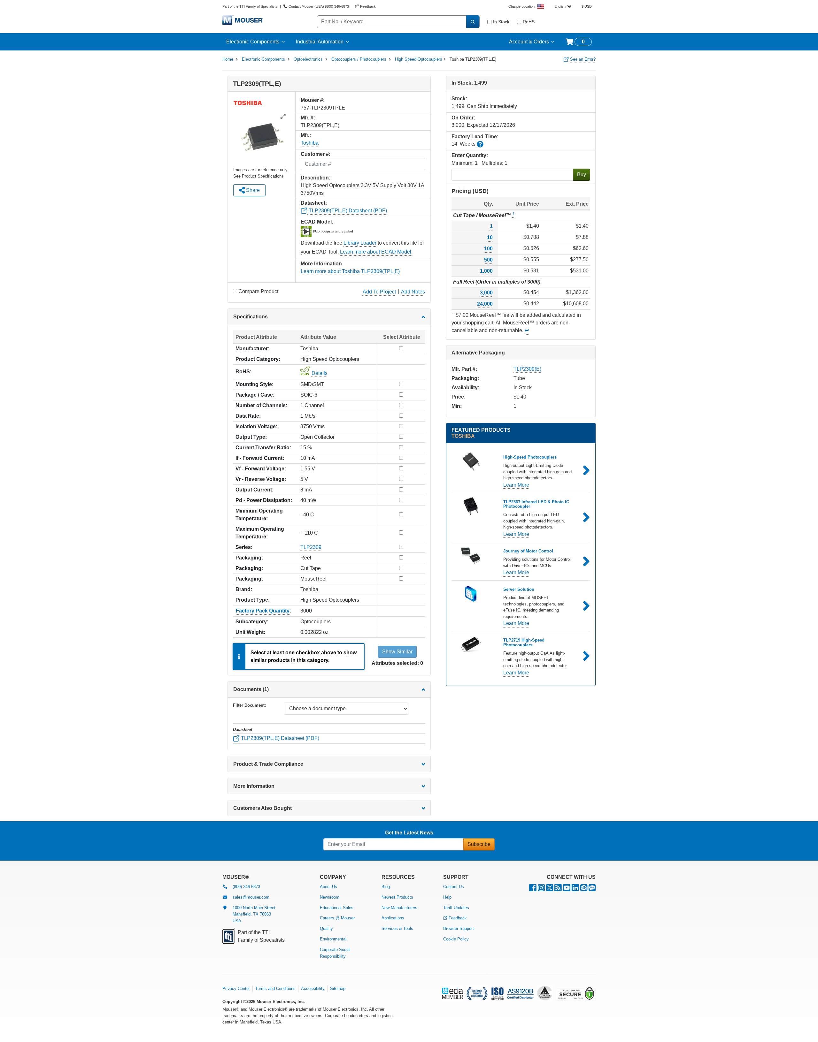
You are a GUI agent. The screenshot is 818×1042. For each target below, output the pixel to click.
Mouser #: (313, 100)
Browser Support (458, 928)
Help (447, 897)
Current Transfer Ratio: (263, 447)
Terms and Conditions (275, 988)
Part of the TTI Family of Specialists (249, 6)
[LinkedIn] (575, 889)
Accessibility (313, 988)
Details (320, 373)
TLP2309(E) (527, 369)
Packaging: (249, 557)
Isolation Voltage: (256, 426)
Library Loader (359, 243)
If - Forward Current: (259, 458)
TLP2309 (310, 547)
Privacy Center (236, 988)
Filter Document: (249, 705)
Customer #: (315, 154)
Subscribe (478, 844)
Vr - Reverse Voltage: (260, 479)
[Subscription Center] (583, 889)
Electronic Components (252, 41)
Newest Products (397, 897)
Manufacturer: (252, 348)
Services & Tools (397, 928)
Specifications (250, 316)
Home (227, 59)
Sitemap (337, 988)
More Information (253, 786)
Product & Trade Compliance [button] (268, 764)
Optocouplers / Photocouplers (358, 59)
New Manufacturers (399, 907)
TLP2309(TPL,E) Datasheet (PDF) (347, 210)
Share (252, 190)
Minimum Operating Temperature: (259, 514)
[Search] (472, 21)
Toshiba (310, 143)
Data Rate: (248, 416)
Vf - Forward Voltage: (260, 468)
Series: (243, 547)
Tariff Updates (456, 907)
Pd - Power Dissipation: (263, 500)
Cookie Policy (456, 939)
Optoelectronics (308, 59)
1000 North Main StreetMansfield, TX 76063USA (254, 914)
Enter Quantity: (469, 155)
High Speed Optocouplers (418, 59)
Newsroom (329, 897)
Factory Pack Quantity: (263, 610)
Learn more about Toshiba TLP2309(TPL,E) (350, 271)
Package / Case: (254, 395)
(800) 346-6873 (246, 886)
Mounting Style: (254, 384)
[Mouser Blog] (592, 889)
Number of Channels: (261, 405)
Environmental (333, 939)
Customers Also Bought (262, 808)
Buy (581, 174)
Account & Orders (529, 41)
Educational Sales (336, 907)
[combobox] (563, 6)
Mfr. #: (308, 117)
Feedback (458, 918)
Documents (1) (251, 689)
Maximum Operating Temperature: (259, 532)
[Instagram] (541, 889)
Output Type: (251, 437)
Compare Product (258, 291)
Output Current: (254, 489)
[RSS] (558, 889)
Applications (393, 918)
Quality (326, 928)
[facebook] (532, 889)
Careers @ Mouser (337, 918)
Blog (386, 886)
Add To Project (379, 291)
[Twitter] (549, 889)
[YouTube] (566, 889)
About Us (328, 886)
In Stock (501, 21)
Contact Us (453, 886)
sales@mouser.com (251, 897)
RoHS (529, 21)
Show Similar (397, 651)
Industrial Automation (319, 41)
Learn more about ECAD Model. (376, 252)
